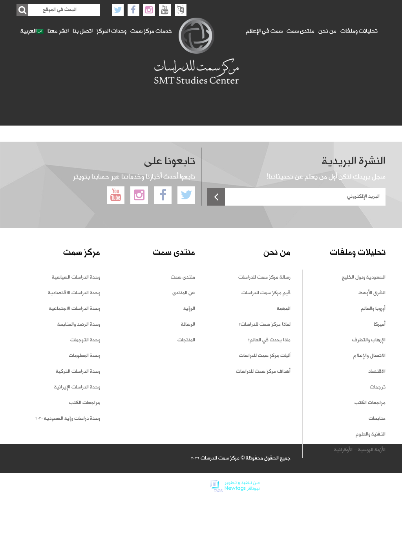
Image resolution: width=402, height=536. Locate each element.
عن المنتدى (183, 293)
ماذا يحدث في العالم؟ (269, 340)
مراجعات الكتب (370, 403)
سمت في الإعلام (264, 31)
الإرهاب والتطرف (369, 340)
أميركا (380, 324)
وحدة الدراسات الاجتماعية (74, 309)
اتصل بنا (83, 31)
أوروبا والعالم (373, 309)
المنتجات (186, 340)
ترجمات (378, 387)
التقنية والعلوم (371, 434)
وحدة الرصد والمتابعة (78, 324)
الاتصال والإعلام (369, 356)
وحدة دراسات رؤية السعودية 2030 (67, 418)
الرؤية (189, 309)
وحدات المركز (111, 31)
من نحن (327, 31)
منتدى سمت (300, 31)
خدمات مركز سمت (151, 31)
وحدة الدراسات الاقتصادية (74, 293)
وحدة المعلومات (84, 356)
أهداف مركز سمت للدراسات (263, 371)
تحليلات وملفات (359, 31)
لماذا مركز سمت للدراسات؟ (265, 324)
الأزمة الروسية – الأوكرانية (360, 450)
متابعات (377, 418)
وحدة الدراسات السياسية (76, 277)
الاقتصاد (377, 371)
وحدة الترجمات (85, 340)
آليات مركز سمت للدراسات (265, 356)
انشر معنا (58, 31)
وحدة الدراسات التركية (78, 371)
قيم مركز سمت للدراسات (266, 293)
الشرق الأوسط (372, 293)
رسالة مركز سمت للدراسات (264, 277)
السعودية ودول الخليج (364, 277)
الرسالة (188, 324)
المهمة (284, 309)
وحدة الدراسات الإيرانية (77, 387)
